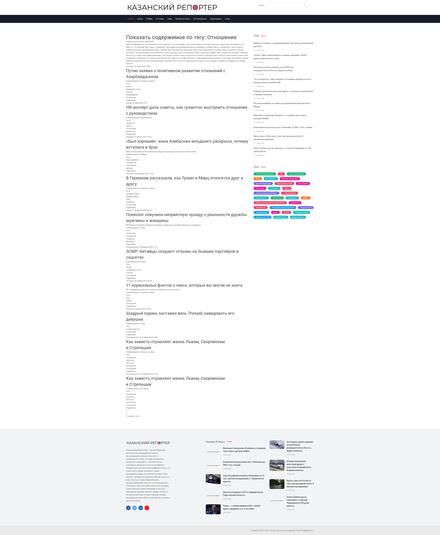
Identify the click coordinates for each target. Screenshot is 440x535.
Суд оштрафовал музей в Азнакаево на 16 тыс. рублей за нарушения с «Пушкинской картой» (243, 478)
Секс (128, 298)
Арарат (305, 198)
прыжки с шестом (262, 217)
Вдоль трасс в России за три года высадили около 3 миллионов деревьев (300, 483)
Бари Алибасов (132, 160)
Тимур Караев (280, 217)
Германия (130, 202)
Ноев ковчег (292, 198)
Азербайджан (132, 95)
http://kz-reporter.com (278, 531)
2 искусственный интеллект (266, 193)
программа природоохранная (283, 207)
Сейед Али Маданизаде (265, 174)
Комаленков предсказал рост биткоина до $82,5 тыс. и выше (283, 127)
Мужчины (130, 241)
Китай (128, 267)
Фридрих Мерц (132, 196)
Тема (142, 228)
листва (286, 212)
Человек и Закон (147, 81)
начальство (131, 131)
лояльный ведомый (296, 174)
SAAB (258, 179)
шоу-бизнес (131, 165)
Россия (129, 92)
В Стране (144, 389)
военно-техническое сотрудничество (270, 203)
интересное (131, 357)
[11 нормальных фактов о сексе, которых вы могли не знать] (153, 290)
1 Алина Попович (289, 193)
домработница (261, 212)
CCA (281, 174)
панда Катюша (305, 207)
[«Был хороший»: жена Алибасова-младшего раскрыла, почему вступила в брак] (161, 151)
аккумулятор (261, 207)
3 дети (286, 188)
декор (275, 212)
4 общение (274, 188)
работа (129, 126)
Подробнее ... (131, 100)
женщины (130, 239)
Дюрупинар (277, 198)
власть (129, 86)
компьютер (295, 203)
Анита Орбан (303, 183)
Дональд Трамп (133, 194)
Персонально (146, 118)
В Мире (143, 154)
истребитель (271, 179)
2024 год (129, 363)
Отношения (131, 97)
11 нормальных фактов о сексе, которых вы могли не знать (184, 285)
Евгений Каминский (263, 183)
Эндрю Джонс (261, 198)
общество (130, 123)
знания (129, 301)
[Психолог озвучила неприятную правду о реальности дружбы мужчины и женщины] (163, 225)
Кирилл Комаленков (284, 183)
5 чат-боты (260, 188)
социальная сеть (133, 329)
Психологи (130, 233)
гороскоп (130, 360)
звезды (129, 168)
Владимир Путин (133, 89)
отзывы (129, 273)
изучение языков (301, 212)
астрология (131, 366)
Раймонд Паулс (298, 217)
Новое (143, 262)
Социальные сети (133, 270)
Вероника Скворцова (290, 179)
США (128, 199)
